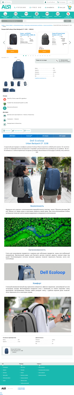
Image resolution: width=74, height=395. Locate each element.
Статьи (4, 380)
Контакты (5, 372)
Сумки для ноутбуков (48, 25)
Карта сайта (5, 375)
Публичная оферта (6, 377)
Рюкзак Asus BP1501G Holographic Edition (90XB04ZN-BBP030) (27, 35)
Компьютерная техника (18, 25)
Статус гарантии (41, 372)
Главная (3, 25)
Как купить (23, 367)
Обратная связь (24, 380)
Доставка (22, 369)
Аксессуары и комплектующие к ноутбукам (33, 25)
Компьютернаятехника (5, 17)
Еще (1, 392)
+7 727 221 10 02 (21, 7)
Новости (4, 369)
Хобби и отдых (57, 16)
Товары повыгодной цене (68, 17)
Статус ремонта (41, 367)
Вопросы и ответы (24, 375)
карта (1, 394)
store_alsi (62, 7)
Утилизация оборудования (43, 369)
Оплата (22, 372)
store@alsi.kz (50, 7)
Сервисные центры (42, 375)
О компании (5, 367)
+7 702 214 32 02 (36, 7)
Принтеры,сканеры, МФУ (15, 17)
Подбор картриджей (26, 16)
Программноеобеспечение (36, 17)
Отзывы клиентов (24, 377)
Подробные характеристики (40, 78)
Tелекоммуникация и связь (47, 17)
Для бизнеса (7, 2)
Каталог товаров (9, 25)
